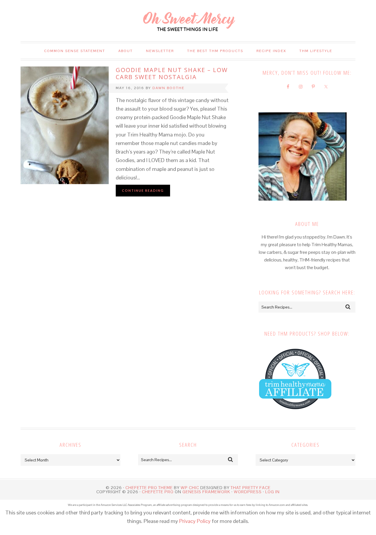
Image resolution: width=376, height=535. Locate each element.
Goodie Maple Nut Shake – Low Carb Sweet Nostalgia (172, 73)
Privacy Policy (195, 521)
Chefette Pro (158, 491)
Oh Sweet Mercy (188, 20)
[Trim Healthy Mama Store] (295, 415)
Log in (272, 491)
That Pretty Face (251, 487)
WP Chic (190, 487)
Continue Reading (143, 190)
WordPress (248, 491)
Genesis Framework (206, 491)
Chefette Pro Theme (149, 487)
